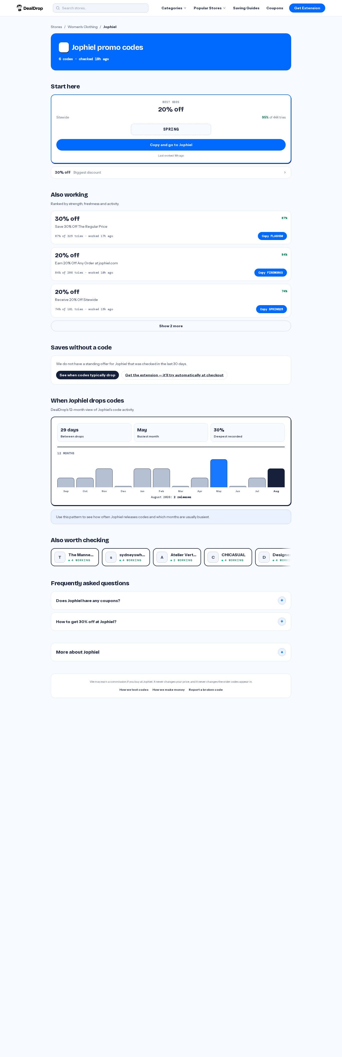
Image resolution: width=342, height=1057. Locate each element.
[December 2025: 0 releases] (123, 486)
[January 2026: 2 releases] (142, 477)
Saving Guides (246, 8)
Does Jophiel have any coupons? (169, 601)
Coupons (274, 8)
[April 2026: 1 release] (199, 482)
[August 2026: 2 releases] (276, 477)
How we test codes (133, 689)
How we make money (168, 689)
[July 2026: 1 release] (256, 482)
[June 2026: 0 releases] (237, 486)
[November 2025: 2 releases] (104, 477)
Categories (171, 8)
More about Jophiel (169, 652)
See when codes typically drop (87, 375)
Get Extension (307, 8)
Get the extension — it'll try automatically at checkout (174, 375)
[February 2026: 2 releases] (161, 477)
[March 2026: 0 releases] (180, 486)
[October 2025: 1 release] (84, 482)
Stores (56, 27)
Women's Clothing (83, 27)
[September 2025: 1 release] (65, 482)
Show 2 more (171, 326)
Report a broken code (206, 689)
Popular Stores (208, 8)
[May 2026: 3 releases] (218, 473)
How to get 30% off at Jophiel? (169, 622)
